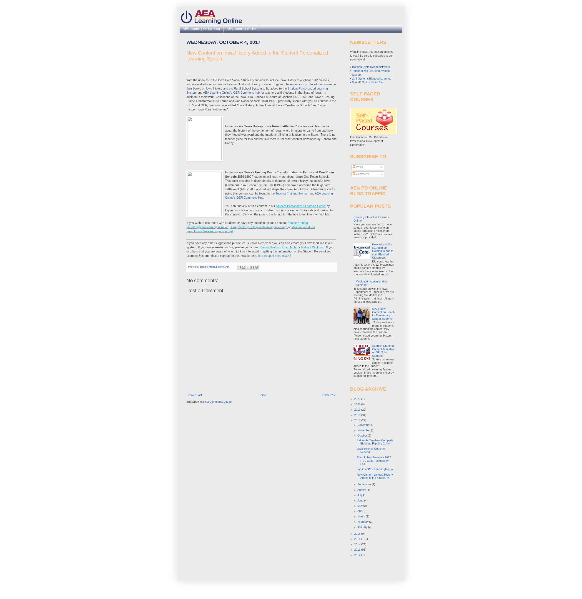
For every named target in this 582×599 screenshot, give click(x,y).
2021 (357, 399)
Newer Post (195, 395)
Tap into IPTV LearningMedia (375, 469)
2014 (357, 544)
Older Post (328, 395)
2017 (357, 420)
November (364, 430)
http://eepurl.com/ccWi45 (274, 255)
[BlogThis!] (243, 267)
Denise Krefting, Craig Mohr (279, 247)
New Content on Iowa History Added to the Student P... (375, 476)
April (360, 511)
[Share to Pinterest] (256, 267)
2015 (357, 539)
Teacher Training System (292, 193)
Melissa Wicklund (312, 247)
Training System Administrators (371, 67)
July (360, 495)
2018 (357, 415)
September (364, 484)
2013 (357, 549)
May (360, 505)
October (362, 435)
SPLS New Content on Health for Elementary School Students (383, 313)
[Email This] (239, 267)
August (362, 490)
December (364, 425)
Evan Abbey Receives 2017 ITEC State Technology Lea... (374, 461)
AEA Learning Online (241, 28)
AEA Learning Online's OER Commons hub (231, 92)
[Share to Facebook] (252, 267)
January (362, 527)
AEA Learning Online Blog (201, 28)
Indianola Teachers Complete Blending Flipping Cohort (375, 442)
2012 (357, 555)
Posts (359, 167)
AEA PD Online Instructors (367, 82)
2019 (357, 409)
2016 (357, 533)
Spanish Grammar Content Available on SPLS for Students (383, 350)
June (360, 500)
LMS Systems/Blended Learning (371, 78)
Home (262, 395)
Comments (362, 174)
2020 (357, 404)
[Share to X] (248, 267)
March (361, 516)
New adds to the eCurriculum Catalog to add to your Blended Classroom (382, 251)
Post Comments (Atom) (217, 401)
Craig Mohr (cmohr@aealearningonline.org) (259, 227)
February (363, 521)
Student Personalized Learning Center (301, 206)
